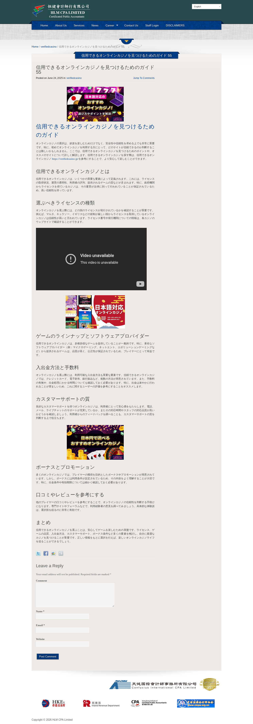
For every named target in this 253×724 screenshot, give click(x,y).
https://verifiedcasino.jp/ (65, 158)
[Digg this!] (61, 553)
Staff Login (152, 25)
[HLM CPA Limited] (61, 11)
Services (79, 25)
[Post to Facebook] (45, 553)
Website (40, 639)
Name (40, 611)
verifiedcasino (49, 46)
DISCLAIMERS (175, 25)
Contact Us (131, 25)
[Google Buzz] (53, 553)
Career (110, 25)
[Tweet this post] (38, 553)
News (95, 25)
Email (40, 625)
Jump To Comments (144, 78)
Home (44, 25)
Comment (41, 580)
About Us (61, 25)
